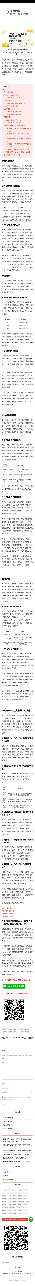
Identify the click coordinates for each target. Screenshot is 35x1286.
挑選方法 (4, 1029)
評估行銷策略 (8, 92)
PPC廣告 (4, 1190)
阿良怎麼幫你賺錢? (8, 911)
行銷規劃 (16, 1031)
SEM (12, 1190)
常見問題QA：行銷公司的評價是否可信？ (19, 149)
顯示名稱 (4, 1083)
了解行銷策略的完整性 (13, 95)
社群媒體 (15, 1201)
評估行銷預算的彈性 (12, 106)
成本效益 (9, 1198)
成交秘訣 (4, 1198)
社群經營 (4, 1204)
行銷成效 (9, 1210)
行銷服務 (27, 1029)
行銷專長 (16, 1029)
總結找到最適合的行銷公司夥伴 (15, 126)
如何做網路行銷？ (8, 1121)
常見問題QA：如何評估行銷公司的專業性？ (18, 135)
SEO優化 (20, 1190)
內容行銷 (4, 1192)
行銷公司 (10, 1029)
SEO (15, 1190)
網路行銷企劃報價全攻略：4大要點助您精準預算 (17, 1161)
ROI (8, 1190)
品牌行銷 (4, 1195)
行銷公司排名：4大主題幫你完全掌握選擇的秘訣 (25, 1038)
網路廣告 (20, 1204)
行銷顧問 (25, 1213)
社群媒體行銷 (21, 1201)
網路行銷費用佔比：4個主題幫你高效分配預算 (16, 1154)
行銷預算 (27, 1031)
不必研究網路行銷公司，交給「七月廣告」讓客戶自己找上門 (17, 153)
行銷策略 (4, 1031)
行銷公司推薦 (24, 1207)
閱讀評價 (7, 117)
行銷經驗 (10, 1031)
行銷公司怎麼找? (8, 916)
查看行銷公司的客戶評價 (14, 120)
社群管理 (27, 1201)
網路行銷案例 (6, 1125)
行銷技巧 (15, 1210)
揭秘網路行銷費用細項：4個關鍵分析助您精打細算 (17, 1150)
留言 (3, 1062)
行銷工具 (4, 1210)
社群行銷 (9, 1204)
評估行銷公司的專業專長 (14, 114)
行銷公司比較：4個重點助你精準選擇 (9, 1038)
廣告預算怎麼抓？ (8, 908)
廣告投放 (15, 1195)
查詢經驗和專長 (9, 109)
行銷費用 (15, 1213)
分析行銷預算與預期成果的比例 (16, 103)
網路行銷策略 (12, 1207)
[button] (31, 1219)
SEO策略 (25, 1190)
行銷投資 (20, 1210)
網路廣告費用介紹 (8, 1128)
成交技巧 (25, 1195)
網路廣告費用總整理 (9, 913)
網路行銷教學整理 (13, 49)
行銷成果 (21, 1029)
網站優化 (15, 1204)
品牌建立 (15, 1192)
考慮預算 (7, 100)
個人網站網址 (5, 1092)
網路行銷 (25, 1204)
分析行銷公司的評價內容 (14, 122)
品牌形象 (20, 1192)
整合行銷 (20, 1198)
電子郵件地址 (5, 1088)
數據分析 (9, 1201)
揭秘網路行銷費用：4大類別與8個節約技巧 (15, 1158)
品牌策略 (25, 1192)
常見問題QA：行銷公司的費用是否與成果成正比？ (19, 140)
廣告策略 (20, 1195)
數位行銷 (4, 1201)
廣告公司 (9, 1195)
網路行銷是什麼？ (8, 1117)
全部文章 (5, 1176)
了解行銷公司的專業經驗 (14, 112)
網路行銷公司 (5, 1207)
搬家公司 (15, 1198)
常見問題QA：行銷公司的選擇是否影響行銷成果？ (19, 130)
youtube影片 (6, 1172)
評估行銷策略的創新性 (13, 98)
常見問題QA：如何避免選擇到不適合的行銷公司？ (19, 145)
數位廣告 (25, 1198)
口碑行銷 (9, 1192)
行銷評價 (21, 1031)
